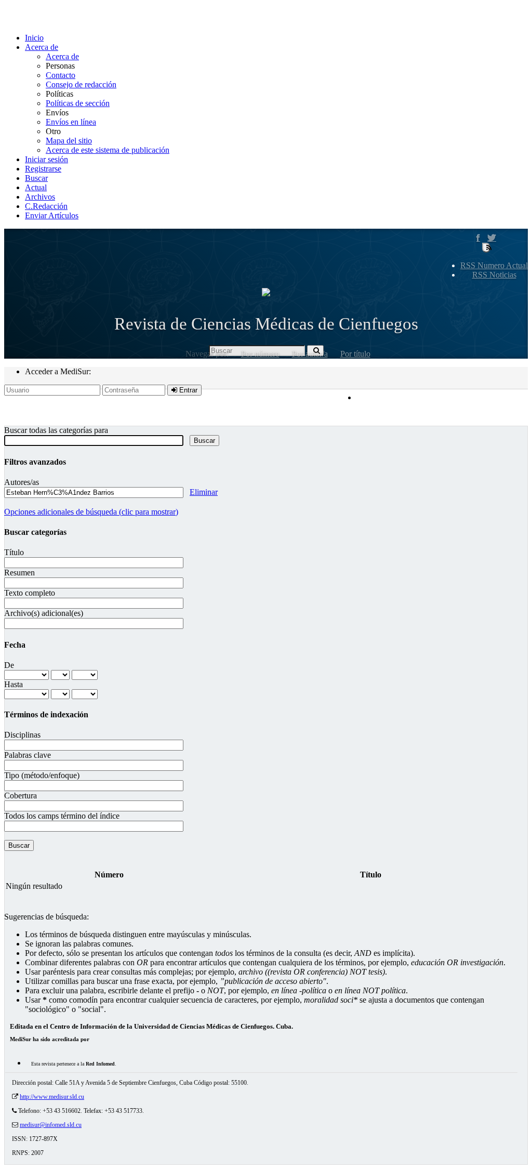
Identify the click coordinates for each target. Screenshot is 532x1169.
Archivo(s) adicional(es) (43, 613)
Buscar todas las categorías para (56, 430)
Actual (36, 187)
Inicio (34, 37)
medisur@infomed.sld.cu (51, 1124)
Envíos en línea (71, 121)
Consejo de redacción (81, 84)
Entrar (187, 390)
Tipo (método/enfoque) (41, 775)
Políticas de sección (78, 103)
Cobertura (20, 795)
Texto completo (29, 592)
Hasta (13, 684)
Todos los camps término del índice (61, 815)
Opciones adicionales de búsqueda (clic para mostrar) (91, 511)
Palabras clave (27, 755)
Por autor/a (310, 353)
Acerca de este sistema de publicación (107, 150)
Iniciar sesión (46, 159)
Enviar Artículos (51, 215)
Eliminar (204, 492)
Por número (260, 353)
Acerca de (41, 47)
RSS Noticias (494, 274)
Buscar (36, 178)
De (9, 665)
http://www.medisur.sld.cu (52, 1096)
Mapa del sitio (69, 140)
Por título (355, 353)
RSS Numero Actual (494, 265)
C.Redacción (46, 206)
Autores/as (21, 482)
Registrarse (43, 168)
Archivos (40, 196)
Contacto (60, 75)
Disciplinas (22, 734)
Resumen (19, 572)
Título (14, 552)
